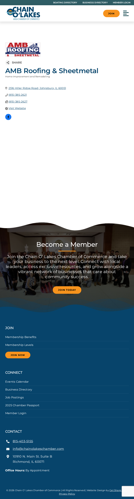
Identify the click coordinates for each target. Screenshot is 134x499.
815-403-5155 (23, 441)
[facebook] (61, 476)
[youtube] (73, 476)
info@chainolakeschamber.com (38, 449)
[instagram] (67, 476)
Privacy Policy (67, 493)
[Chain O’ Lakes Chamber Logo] (22, 8)
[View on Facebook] (8, 119)
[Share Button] (7, 62)
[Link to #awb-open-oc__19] (126, 13)
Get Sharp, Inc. (117, 490)
